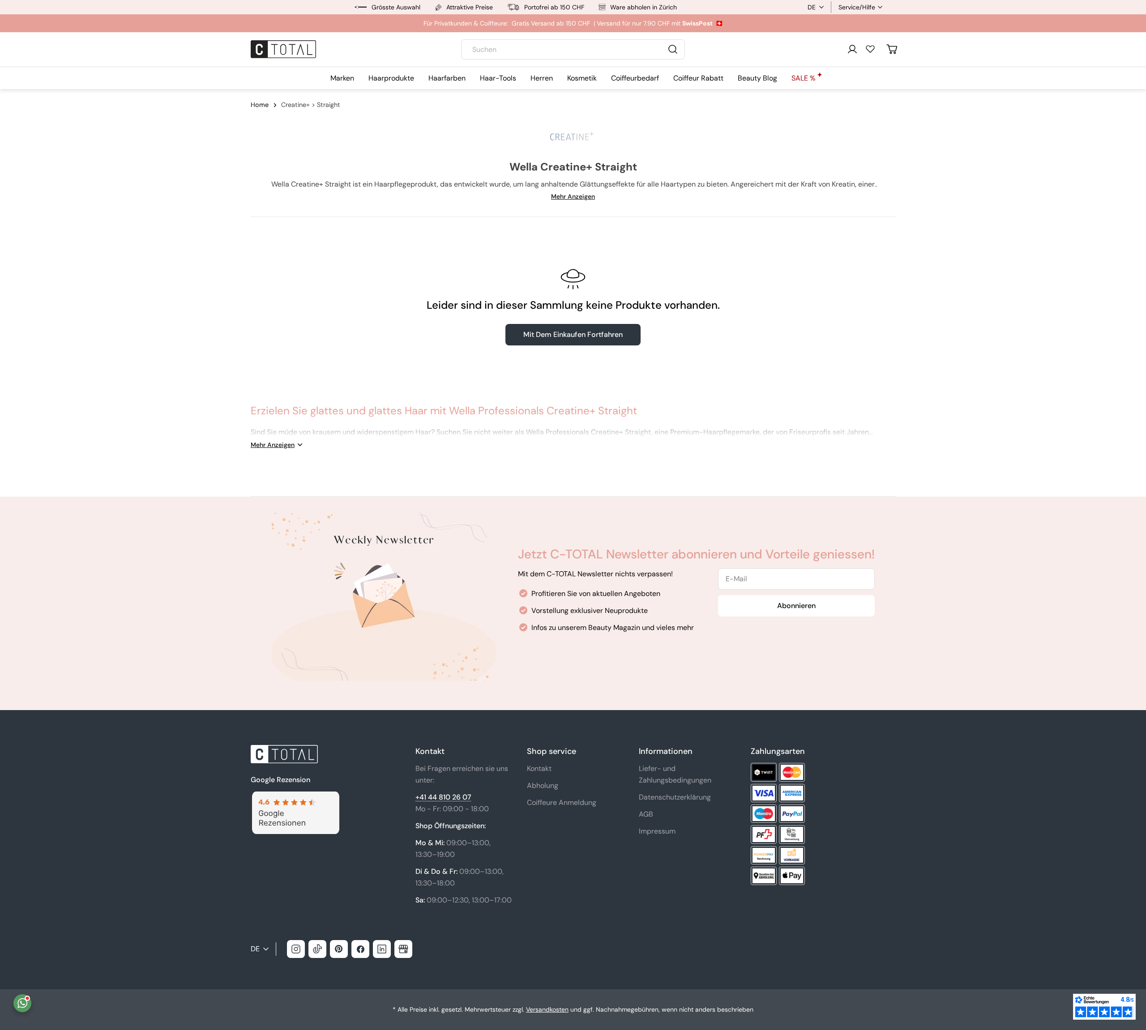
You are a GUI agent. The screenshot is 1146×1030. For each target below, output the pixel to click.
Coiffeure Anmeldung (561, 802)
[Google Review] (295, 796)
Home (260, 105)
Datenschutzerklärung (675, 797)
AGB (646, 814)
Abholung (542, 785)
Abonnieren (796, 605)
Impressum (657, 831)
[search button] (672, 49)
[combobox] (573, 49)
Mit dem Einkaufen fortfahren (573, 334)
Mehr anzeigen (573, 196)
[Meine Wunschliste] (870, 49)
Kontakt (539, 768)
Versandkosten (547, 1009)
